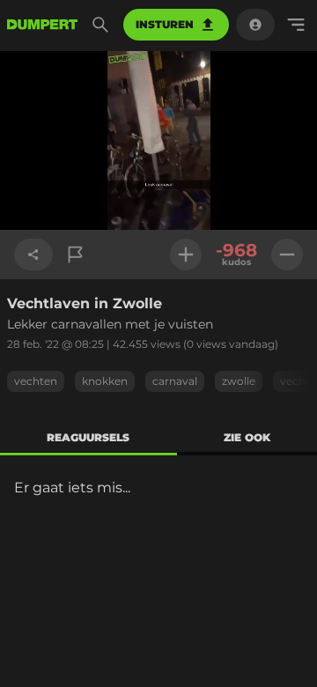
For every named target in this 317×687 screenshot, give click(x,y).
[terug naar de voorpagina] (42, 24)
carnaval (174, 381)
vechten (35, 381)
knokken (105, 381)
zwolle (238, 381)
